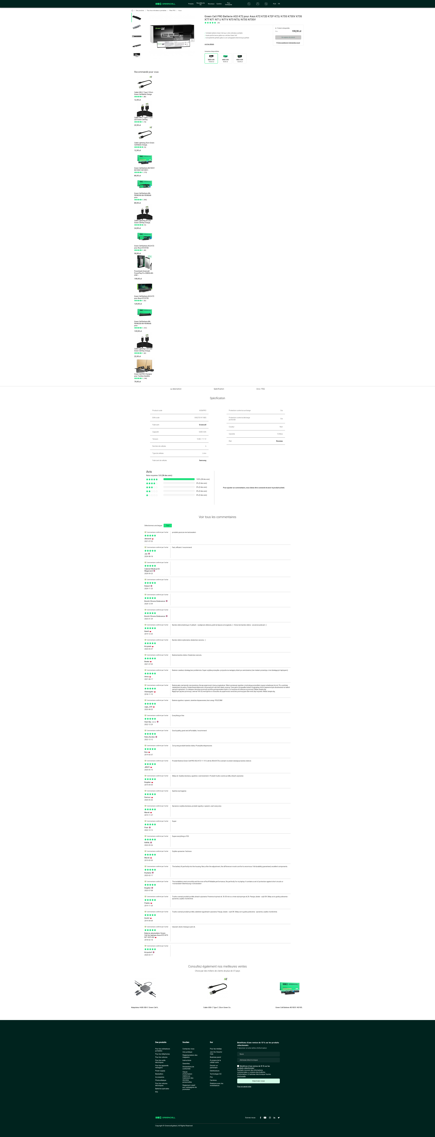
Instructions (186, 1060)
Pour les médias (216, 1049)
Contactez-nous (188, 1049)
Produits (190, 4)
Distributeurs (214, 1071)
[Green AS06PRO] (136, 45)
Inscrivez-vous (258, 1081)
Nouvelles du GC (201, 4)
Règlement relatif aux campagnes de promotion (189, 1087)
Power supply (160, 1071)
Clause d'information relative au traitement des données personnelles (187, 1077)
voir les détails (209, 44)
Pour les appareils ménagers (161, 1067)
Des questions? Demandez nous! (289, 43)
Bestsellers (159, 1074)
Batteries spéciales (162, 1089)
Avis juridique (187, 1052)
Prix (211, 1077)
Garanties (186, 1064)
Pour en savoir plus (244, 1087)
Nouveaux (211, 4)
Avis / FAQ (260, 389)
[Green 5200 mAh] (136, 36)
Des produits (160, 1042)
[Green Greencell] (136, 27)
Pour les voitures (161, 1057)
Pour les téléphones (162, 1054)
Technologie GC (216, 1074)
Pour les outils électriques (160, 1061)
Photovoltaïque (160, 1080)
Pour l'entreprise (228, 4)
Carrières (213, 1080)
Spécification (219, 389)
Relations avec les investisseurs (216, 1084)
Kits (156, 1092)
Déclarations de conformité (188, 1068)
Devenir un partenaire (214, 1067)
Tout (167, 525)
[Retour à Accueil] (132, 10)
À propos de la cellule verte (215, 1061)
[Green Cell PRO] (136, 17)
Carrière (219, 4)
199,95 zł (211, 61)
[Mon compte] (257, 4)
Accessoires (159, 1077)
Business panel (215, 1057)
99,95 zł (225, 61)
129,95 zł (239, 61)
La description (175, 389)
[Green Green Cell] (136, 55)
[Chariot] (266, 4)
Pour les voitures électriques (161, 1084)
